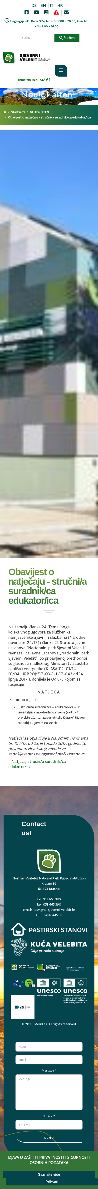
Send (49, 1137)
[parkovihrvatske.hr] (49, 970)
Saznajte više (49, 1174)
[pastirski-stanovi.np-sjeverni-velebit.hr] (49, 930)
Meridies (40, 1024)
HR (60, 5)
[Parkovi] (23, 970)
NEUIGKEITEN (39, 112)
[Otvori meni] (61, 71)
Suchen (69, 37)
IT (52, 5)
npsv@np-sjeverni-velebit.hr (54, 909)
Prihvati (51, 1182)
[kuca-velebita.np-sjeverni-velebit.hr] (49, 948)
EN (43, 5)
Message (49, 1070)
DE (34, 5)
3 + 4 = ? (49, 1116)
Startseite (18, 112)
